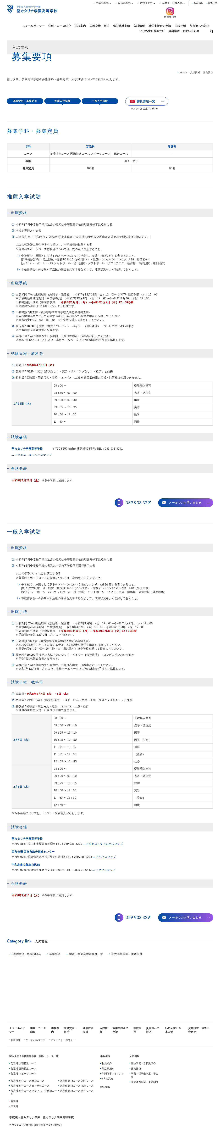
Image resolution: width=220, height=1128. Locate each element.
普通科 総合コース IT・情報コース (30, 1085)
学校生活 (180, 25)
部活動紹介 (108, 1068)
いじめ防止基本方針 (152, 30)
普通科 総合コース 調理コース (77, 1080)
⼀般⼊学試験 (100, 100)
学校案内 (80, 25)
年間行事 (212, 3)
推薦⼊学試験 (62, 100)
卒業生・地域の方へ (173, 3)
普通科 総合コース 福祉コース (77, 1085)
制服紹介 (107, 1063)
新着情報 (199, 3)
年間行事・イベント (113, 1073)
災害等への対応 (200, 25)
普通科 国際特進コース (23, 1068)
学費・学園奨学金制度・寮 (86, 954)
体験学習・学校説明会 (27, 954)
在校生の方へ (147, 3)
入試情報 (139, 25)
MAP (58, 1124)
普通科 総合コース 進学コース (77, 1090)
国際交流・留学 (99, 25)
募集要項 (55, 954)
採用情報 (105, 1087)
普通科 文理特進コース (23, 1063)
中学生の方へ (103, 3)
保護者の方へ (125, 3)
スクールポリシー (33, 25)
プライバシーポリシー (63, 1039)
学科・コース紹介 (59, 25)
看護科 (14, 1101)
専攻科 (14, 1106)
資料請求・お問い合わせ (184, 30)
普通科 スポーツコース (23, 1073)
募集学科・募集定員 (25, 100)
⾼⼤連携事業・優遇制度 (126, 954)
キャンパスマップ (35, 1039)
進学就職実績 (121, 25)
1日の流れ (107, 1078)
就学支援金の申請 (159, 25)
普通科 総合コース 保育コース (27, 1080)
